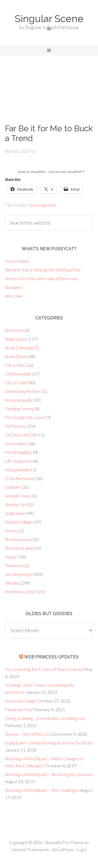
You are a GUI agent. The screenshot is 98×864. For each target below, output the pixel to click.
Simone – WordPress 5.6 (28, 734)
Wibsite (12, 582)
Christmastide (18, 373)
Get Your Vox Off (20, 434)
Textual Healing (19, 548)
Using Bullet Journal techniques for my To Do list (49, 742)
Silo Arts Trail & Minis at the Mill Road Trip (43, 269)
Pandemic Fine (18, 709)
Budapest (14, 287)
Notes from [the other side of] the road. (41, 278)
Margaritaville (17, 469)
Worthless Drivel (20, 591)
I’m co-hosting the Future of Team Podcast (44, 669)
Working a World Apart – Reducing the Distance (49, 774)
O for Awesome (19, 478)
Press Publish (17, 261)
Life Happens (17, 460)
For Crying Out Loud (23, 417)
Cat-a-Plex (14, 365)
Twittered (14, 565)
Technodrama (17, 539)
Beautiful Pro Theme (64, 842)
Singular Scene (49, 18)
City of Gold (16, 382)
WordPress (63, 849)
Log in (81, 849)
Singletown (15, 513)
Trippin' (11, 556)
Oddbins (13, 487)
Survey (11, 530)
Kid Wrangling (17, 452)
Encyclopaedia (18, 399)
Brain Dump (16, 356)
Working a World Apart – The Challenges (42, 790)
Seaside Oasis (18, 495)
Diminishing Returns (23, 391)
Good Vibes (16, 443)
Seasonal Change (20, 700)
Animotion (14, 330)
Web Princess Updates (51, 657)
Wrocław (13, 295)
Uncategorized (42, 204)
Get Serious (16, 426)
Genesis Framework (30, 849)
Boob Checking (19, 347)
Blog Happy (16, 338)
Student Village (18, 521)
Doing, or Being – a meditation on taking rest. (45, 718)
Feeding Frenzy (19, 408)
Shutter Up (15, 504)
